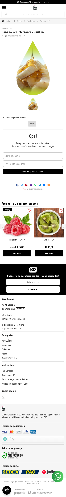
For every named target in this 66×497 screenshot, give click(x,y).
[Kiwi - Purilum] (49, 232)
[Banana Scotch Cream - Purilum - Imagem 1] (33, 104)
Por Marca (31, 21)
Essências (18, 21)
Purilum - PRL (45, 21)
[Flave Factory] (35, 7)
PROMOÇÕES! (7, 340)
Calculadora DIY (8, 375)
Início (7, 21)
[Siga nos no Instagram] (3, 396)
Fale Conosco (7, 370)
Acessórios (6, 344)
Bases (4, 353)
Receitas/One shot (9, 357)
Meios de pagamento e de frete (15, 379)
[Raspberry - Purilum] (17, 232)
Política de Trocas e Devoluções (15, 383)
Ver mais (17, 253)
